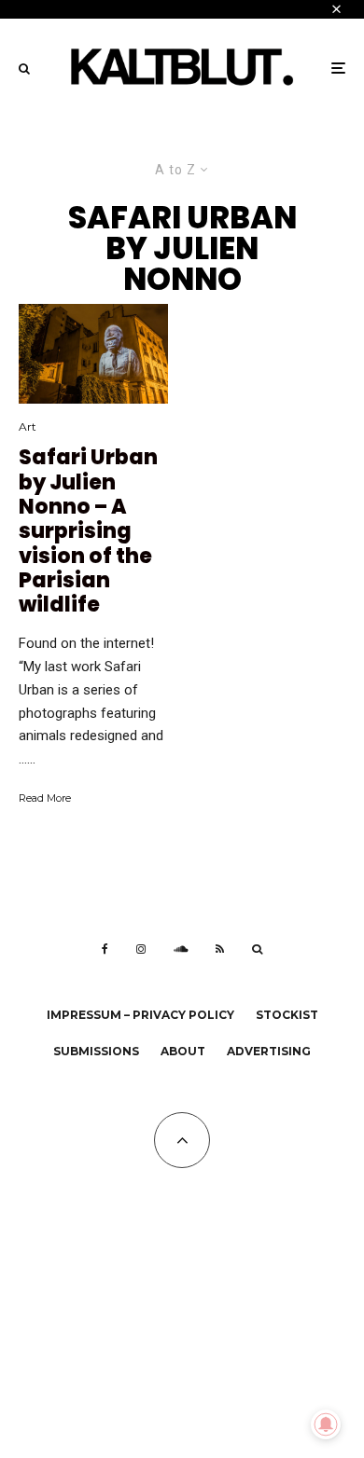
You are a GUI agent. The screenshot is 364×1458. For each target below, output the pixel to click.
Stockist (287, 1015)
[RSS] (220, 949)
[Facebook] (105, 949)
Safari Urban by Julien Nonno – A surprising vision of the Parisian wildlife (88, 532)
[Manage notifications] (326, 1424)
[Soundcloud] (181, 949)
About (183, 1051)
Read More (45, 798)
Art (27, 426)
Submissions (96, 1051)
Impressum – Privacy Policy (140, 1015)
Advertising (269, 1051)
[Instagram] (141, 949)
